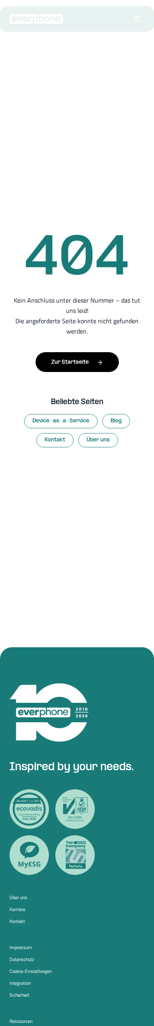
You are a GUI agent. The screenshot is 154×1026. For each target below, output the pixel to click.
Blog (116, 421)
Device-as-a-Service (60, 421)
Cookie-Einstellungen (30, 971)
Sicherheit (19, 995)
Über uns (98, 440)
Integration (20, 983)
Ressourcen (20, 1021)
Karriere (17, 909)
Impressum (20, 947)
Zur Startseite (70, 362)
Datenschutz (21, 959)
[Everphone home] (36, 19)
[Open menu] (137, 19)
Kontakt (55, 440)
